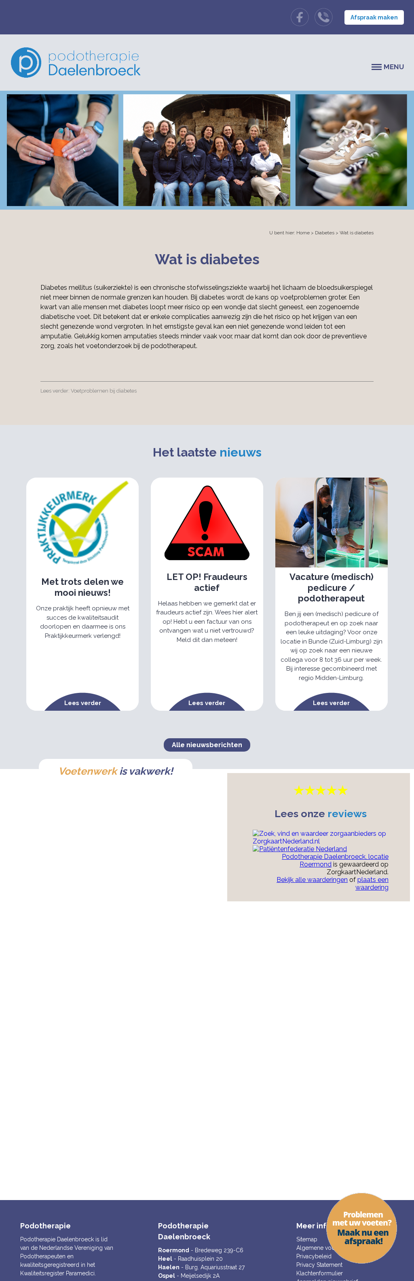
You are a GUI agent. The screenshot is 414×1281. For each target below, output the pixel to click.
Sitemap (306, 1239)
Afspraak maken (374, 17)
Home (303, 233)
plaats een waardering (372, 883)
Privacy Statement (319, 1265)
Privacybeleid (314, 1256)
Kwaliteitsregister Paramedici (57, 1273)
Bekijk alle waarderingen (312, 880)
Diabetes (324, 233)
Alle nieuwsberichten (207, 745)
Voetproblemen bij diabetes (104, 391)
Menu (394, 67)
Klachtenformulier (319, 1273)
